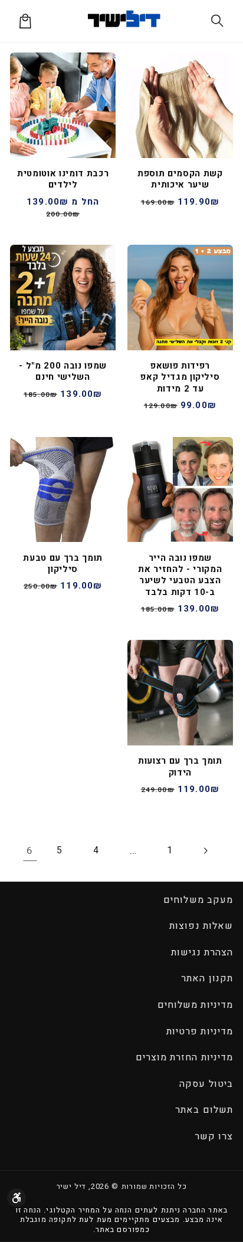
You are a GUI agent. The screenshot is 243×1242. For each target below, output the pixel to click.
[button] (218, 21)
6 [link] (30, 850)
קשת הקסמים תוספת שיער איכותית (180, 179)
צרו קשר (214, 1136)
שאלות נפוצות (200, 926)
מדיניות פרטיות (199, 1031)
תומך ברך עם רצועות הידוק (180, 766)
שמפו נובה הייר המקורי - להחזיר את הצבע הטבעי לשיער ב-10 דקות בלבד (180, 576)
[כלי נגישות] (16, 1197)
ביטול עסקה (205, 1084)
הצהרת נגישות (201, 952)
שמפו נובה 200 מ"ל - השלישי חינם (63, 371)
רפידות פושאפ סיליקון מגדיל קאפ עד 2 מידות (179, 377)
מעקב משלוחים (197, 900)
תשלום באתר (203, 1110)
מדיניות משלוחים (195, 1005)
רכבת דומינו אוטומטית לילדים (63, 179)
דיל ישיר (71, 1186)
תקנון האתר (206, 978)
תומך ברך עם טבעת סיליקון (63, 564)
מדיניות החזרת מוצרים (184, 1057)
